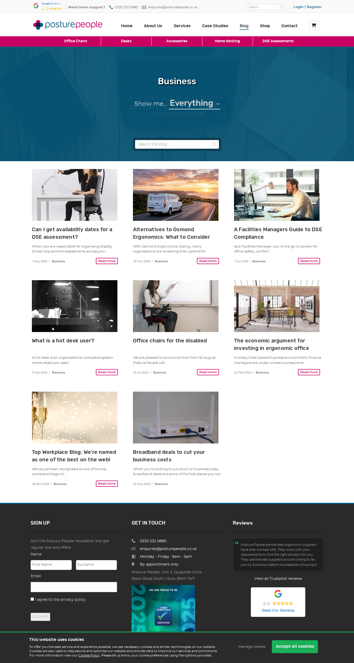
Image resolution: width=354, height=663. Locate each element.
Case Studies (215, 26)
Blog (244, 26)
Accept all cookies (295, 646)
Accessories (176, 41)
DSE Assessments (278, 41)
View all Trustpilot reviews (278, 579)
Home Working (227, 41)
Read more (107, 261)
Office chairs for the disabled (170, 340)
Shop (265, 26)
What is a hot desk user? (63, 340)
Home (126, 26)
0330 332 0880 (126, 7)
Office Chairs (75, 41)
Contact (289, 26)
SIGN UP (40, 616)
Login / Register (308, 7)
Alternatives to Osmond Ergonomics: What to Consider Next (171, 237)
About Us (153, 26)
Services (182, 26)
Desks (126, 41)
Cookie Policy (89, 655)
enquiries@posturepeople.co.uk (172, 7)
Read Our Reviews (278, 610)
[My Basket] (314, 25)
